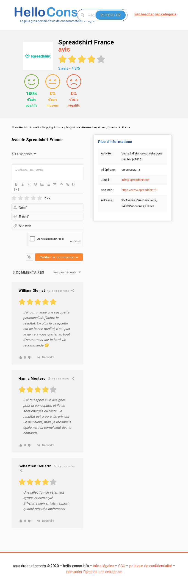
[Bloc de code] (61, 184)
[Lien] (67, 184)
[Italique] (22, 184)
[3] (27, 198)
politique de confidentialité (150, 566)
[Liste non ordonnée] (48, 184)
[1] (14, 198)
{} (73, 184)
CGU (121, 566)
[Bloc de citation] (55, 184)
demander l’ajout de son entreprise (94, 572)
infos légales (103, 566)
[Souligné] (29, 184)
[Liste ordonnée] (42, 184)
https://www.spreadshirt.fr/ (140, 190)
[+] (16, 189)
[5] (39, 198)
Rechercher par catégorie (155, 14)
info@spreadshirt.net (135, 179)
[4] (33, 198)
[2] (20, 198)
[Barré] (35, 184)
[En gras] (16, 184)
